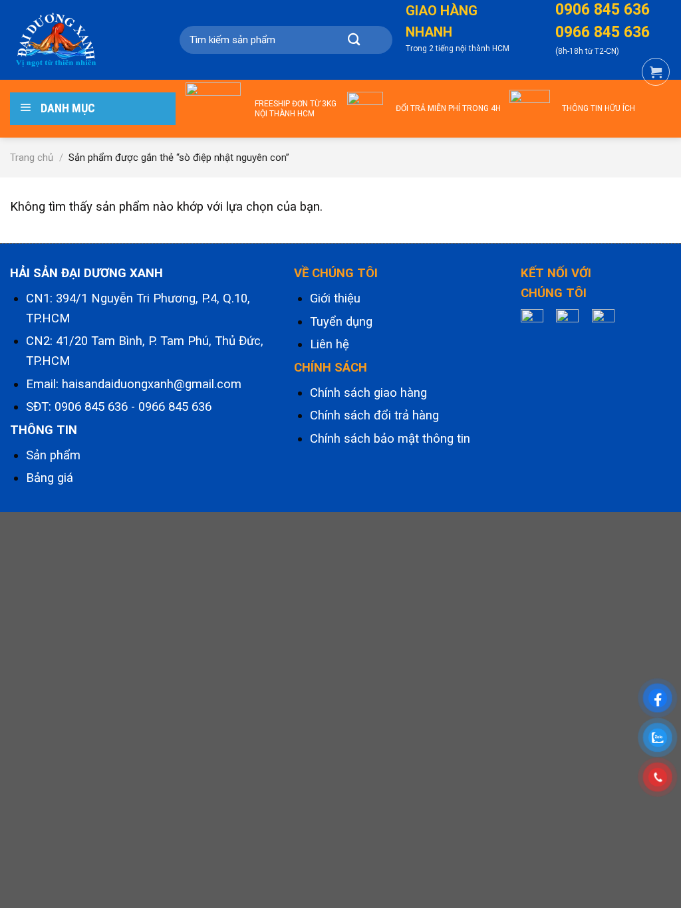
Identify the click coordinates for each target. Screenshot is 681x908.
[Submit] (353, 40)
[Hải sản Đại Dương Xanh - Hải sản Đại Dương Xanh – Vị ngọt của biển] (71, 40)
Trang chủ (31, 158)
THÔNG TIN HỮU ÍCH (598, 108)
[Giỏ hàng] (656, 72)
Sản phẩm (53, 455)
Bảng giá (49, 478)
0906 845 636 (91, 406)
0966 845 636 (174, 406)
